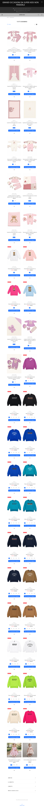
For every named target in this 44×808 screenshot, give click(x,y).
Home (8, 17)
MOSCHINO (14, 266)
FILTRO (9, 24)
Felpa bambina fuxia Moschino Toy (14, 304)
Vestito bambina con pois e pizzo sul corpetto (30, 760)
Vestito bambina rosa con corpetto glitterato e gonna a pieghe (14, 760)
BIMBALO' (14, 47)
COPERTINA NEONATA (14, 85)
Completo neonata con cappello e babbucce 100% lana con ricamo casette (14, 196)
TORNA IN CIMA (22, 805)
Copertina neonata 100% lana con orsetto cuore (14, 123)
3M (15, 54)
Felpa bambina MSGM (30, 730)
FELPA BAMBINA (14, 267)
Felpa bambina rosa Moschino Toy (30, 268)
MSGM (30, 374)
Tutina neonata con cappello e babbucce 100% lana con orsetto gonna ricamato (14, 160)
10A (33, 380)
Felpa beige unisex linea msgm (14, 730)
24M (16, 765)
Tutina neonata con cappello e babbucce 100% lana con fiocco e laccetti (30, 50)
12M (11, 765)
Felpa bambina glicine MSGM (30, 377)
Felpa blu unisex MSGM (14, 554)
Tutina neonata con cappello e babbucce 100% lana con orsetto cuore (30, 87)
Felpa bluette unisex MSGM (14, 448)
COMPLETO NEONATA (14, 48)
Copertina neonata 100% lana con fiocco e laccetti (14, 87)
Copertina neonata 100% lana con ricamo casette (30, 196)
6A (28, 380)
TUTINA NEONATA (29, 48)
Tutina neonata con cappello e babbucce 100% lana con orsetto (30, 233)
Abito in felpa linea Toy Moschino (30, 304)
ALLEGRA (14, 758)
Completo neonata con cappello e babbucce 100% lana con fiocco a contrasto (30, 341)
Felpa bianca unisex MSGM (14, 660)
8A (30, 380)
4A (29, 272)
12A (18, 417)
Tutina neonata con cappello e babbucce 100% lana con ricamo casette (30, 160)
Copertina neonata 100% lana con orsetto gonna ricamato (30, 123)
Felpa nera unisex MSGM (14, 413)
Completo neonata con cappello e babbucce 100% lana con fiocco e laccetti (14, 50)
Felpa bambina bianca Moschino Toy (14, 268)
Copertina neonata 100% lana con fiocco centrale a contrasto (14, 340)
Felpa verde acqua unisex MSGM (29, 484)
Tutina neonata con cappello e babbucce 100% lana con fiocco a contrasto (14, 377)
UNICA (14, 91)
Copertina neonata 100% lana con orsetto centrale (14, 233)
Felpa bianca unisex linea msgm (30, 660)
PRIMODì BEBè (30, 157)
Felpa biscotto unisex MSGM (30, 589)
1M (12, 54)
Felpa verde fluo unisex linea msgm (14, 695)
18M (14, 765)
